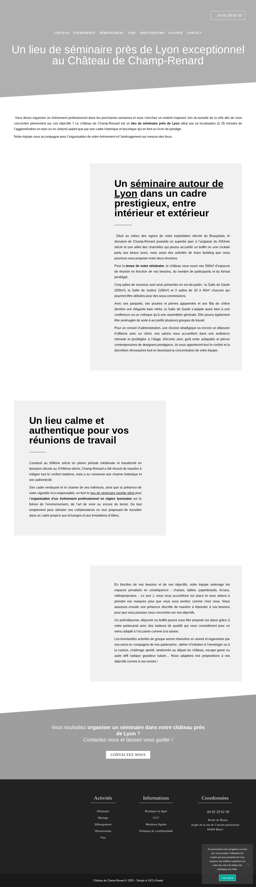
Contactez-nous (128, 755)
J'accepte (227, 877)
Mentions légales (156, 824)
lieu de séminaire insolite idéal (112, 493)
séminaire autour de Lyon (168, 188)
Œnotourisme (103, 831)
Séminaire (103, 811)
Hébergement (103, 824)
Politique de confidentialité (156, 831)
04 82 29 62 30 (229, 15)
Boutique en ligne (156, 811)
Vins (103, 837)
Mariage (103, 817)
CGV (156, 817)
